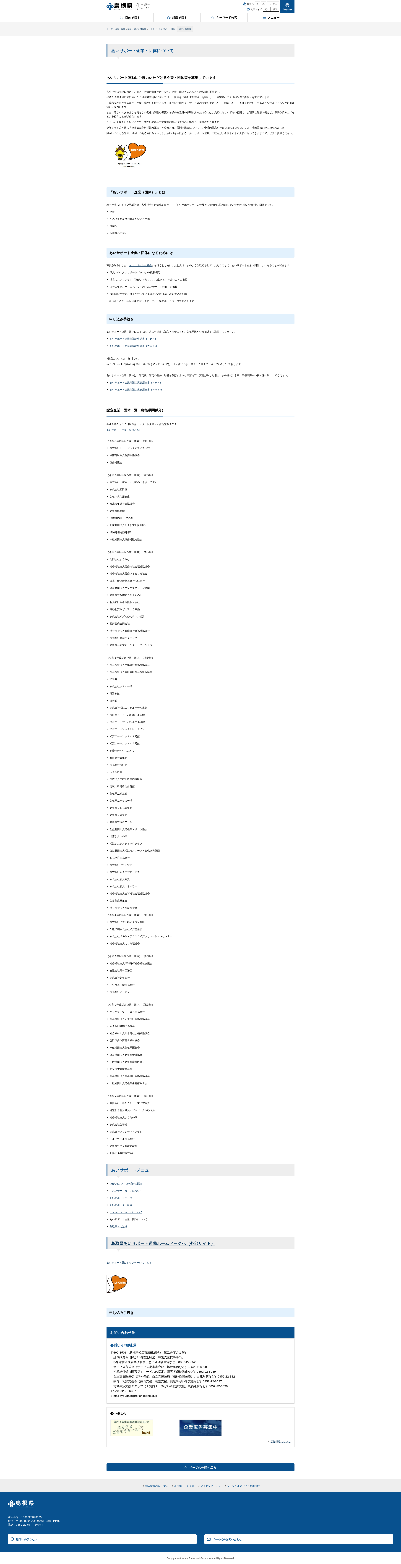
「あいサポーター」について (126, 1190)
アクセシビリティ (211, 1486)
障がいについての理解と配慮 (126, 1183)
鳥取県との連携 (118, 1226)
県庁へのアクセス (26, 1539)
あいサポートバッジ (121, 1198)
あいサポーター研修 (140, 265)
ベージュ (272, 3)
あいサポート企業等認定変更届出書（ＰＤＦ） (136, 382)
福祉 (130, 28)
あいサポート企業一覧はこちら (124, 430)
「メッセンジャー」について (126, 1212)
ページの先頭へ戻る (202, 1467)
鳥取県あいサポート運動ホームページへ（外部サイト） (163, 1243)
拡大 (267, 9)
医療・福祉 (120, 28)
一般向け (152, 28)
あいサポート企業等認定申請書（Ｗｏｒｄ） (135, 346)
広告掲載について (281, 1441)
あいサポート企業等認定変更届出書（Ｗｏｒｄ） (137, 389)
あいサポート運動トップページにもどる (129, 1262)
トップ (110, 28)
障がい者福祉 (140, 28)
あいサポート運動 (167, 28)
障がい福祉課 (185, 28)
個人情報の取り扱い (156, 1486)
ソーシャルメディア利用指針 (243, 1486)
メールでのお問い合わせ (227, 1539)
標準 (275, 9)
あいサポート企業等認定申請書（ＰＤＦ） (133, 338)
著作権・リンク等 (184, 1486)
